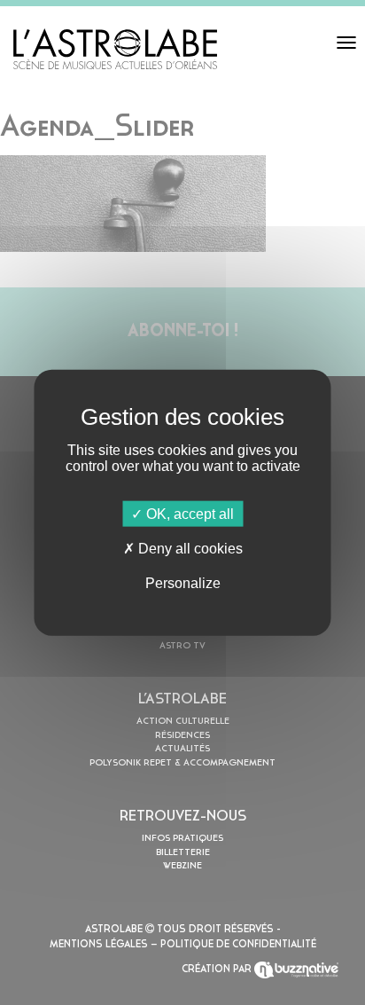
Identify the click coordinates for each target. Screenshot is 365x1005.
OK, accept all (188, 513)
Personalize (183, 583)
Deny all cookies (189, 547)
